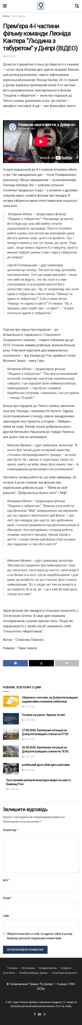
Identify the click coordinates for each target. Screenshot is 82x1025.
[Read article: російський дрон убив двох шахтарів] (11, 768)
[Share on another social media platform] (67, 663)
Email (8, 898)
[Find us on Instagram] (44, 1014)
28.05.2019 (9, 56)
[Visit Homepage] (41, 6)
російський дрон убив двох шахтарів (46, 764)
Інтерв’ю (66, 968)
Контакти (9, 972)
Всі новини (19, 16)
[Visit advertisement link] (41, 675)
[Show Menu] (5, 6)
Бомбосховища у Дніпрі (33, 972)
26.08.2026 (29, 757)
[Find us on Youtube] (39, 1014)
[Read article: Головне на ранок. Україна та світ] (11, 718)
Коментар (11, 830)
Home (6, 16)
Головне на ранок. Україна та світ (43, 714)
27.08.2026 (29, 706)
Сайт (6, 915)
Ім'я (6, 880)
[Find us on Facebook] (35, 1014)
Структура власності (64, 972)
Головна (12, 968)
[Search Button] (77, 6)
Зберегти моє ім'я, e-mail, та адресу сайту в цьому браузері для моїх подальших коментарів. (39, 936)
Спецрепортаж (48, 968)
